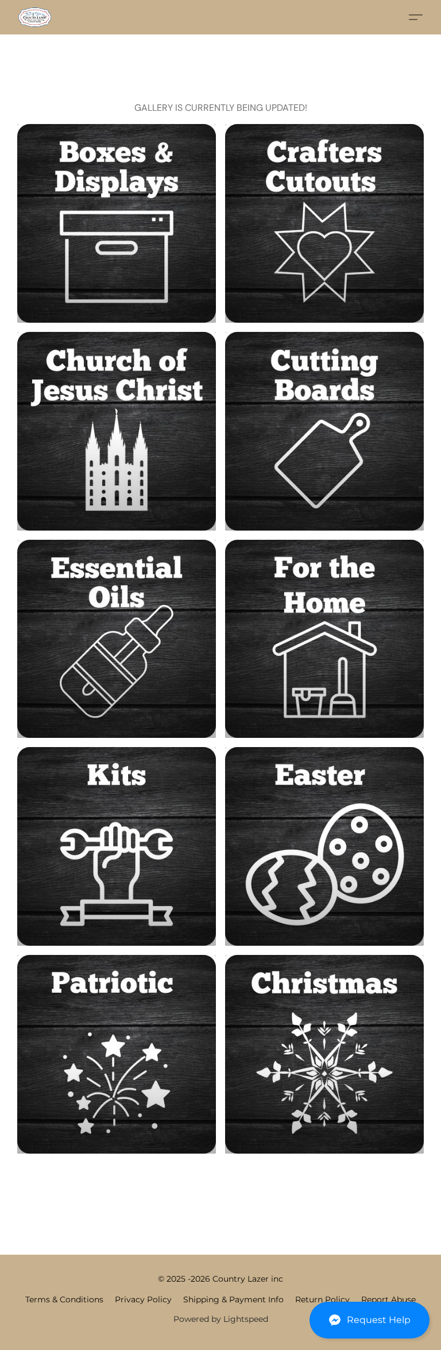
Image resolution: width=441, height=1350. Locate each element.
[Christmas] (324, 1054)
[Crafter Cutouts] (324, 223)
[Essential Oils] (116, 639)
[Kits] (116, 846)
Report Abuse (388, 1299)
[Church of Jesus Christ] (116, 431)
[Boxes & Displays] (116, 223)
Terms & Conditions (64, 1299)
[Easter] (324, 846)
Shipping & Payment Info (233, 1299)
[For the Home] (324, 639)
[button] (370, 1320)
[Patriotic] (116, 1054)
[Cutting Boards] (324, 431)
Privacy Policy (143, 1299)
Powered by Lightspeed (220, 1319)
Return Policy (322, 1299)
